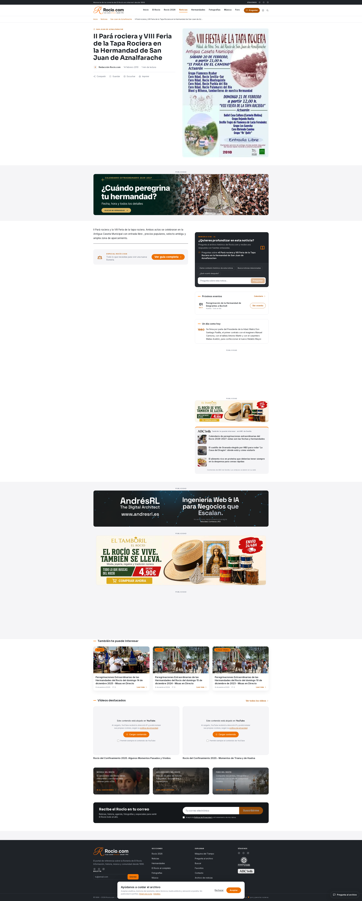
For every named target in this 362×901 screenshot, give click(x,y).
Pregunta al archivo (204, 858)
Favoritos (199, 868)
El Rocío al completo (161, 868)
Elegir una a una (145, 894)
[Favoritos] (263, 10)
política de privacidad (149, 728)
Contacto (199, 873)
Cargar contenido (137, 735)
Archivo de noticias (204, 878)
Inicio (146, 9)
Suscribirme (251, 810)
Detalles (156, 894)
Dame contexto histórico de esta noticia (216, 268)
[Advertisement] (232, 372)
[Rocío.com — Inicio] (108, 10)
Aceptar (234, 890)
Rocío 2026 (169, 9)
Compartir (101, 76)
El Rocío (156, 9)
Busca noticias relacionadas (249, 268)
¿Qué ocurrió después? (209, 273)
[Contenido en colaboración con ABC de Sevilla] (246, 871)
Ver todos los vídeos (256, 701)
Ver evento (259, 306)
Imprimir (145, 76)
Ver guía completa (166, 256)
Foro (237, 9)
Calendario (258, 296)
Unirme (133, 877)
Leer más (141, 687)
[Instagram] (268, 2)
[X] (263, 2)
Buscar (198, 863)
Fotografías (214, 9)
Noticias (183, 9)
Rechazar (219, 890)
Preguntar (258, 280)
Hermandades (198, 9)
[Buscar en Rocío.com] (267, 10)
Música (227, 9)
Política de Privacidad (203, 817)
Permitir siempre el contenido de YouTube (137, 741)
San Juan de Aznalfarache (121, 19)
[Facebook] (259, 2)
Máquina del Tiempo (204, 853)
